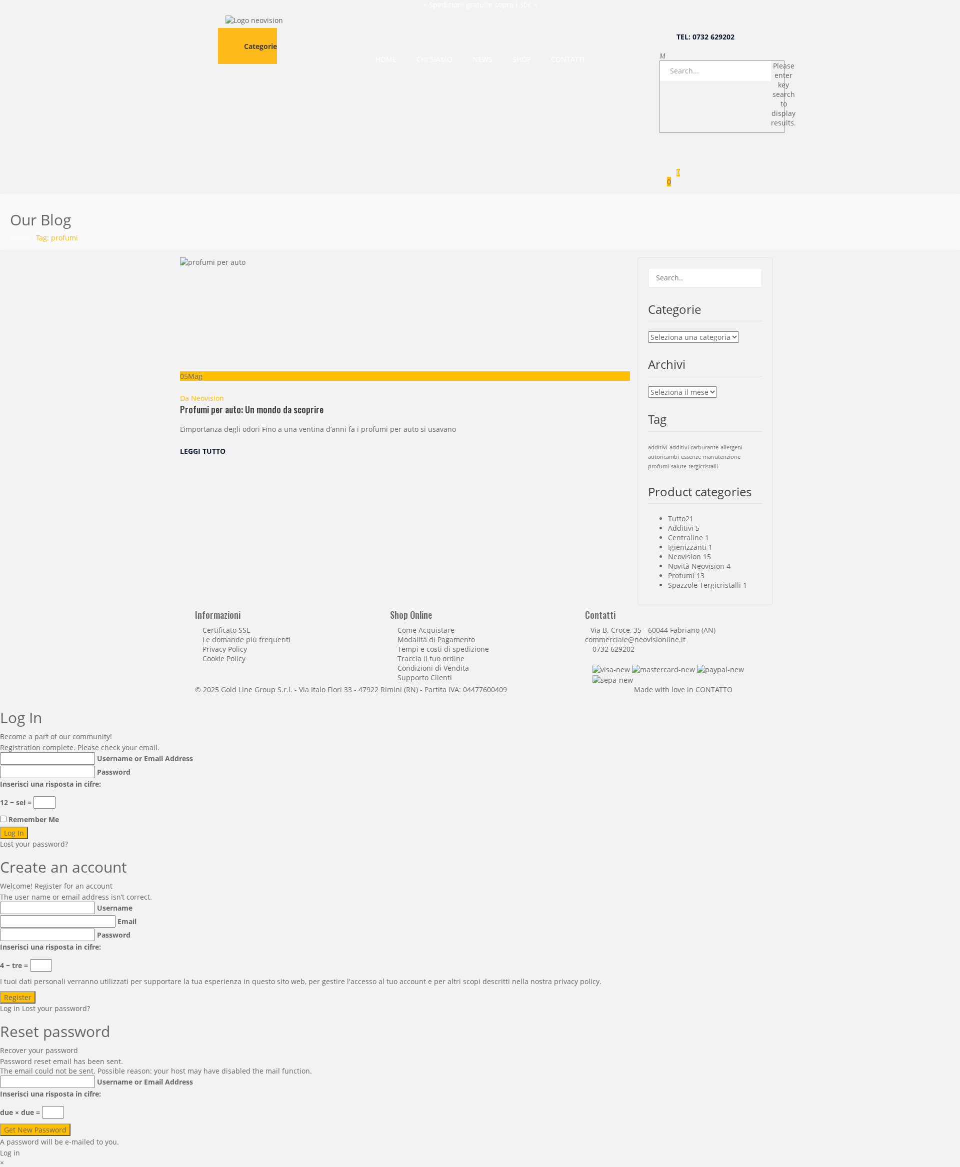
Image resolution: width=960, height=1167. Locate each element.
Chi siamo (434, 59)
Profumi (681, 575)
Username (114, 908)
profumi (658, 466)
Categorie (260, 46)
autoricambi (663, 456)
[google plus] (627, 451)
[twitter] (605, 451)
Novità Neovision (696, 566)
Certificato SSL (226, 630)
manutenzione (721, 456)
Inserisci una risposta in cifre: (50, 784)
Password (113, 772)
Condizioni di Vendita (433, 668)
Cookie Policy (224, 658)
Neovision (207, 398)
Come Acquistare (426, 630)
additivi (658, 447)
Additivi (681, 528)
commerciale (606, 639)
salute (678, 466)
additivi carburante (694, 447)
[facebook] (612, 451)
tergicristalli (703, 466)
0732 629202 (613, 649)
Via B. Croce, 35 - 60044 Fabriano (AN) (653, 630)
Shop (521, 59)
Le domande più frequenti (246, 639)
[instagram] (619, 451)
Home (386, 59)
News (482, 59)
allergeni (731, 447)
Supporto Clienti (425, 677)
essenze (691, 456)
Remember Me (33, 819)
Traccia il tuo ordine (431, 658)
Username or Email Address (145, 758)
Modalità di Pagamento (436, 639)
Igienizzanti (687, 547)
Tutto (677, 518)
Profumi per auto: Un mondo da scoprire (252, 409)
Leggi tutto (204, 451)
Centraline (685, 537)
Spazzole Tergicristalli (704, 585)
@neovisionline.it (657, 639)
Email (127, 921)
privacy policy (577, 981)
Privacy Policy (224, 649)
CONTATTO (714, 689)
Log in (10, 1008)
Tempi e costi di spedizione (443, 649)
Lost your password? (34, 844)
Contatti (567, 59)
